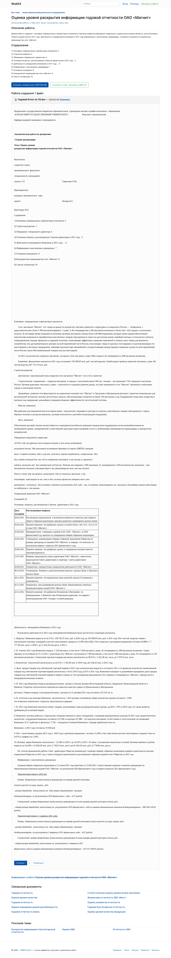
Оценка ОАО (68, 929)
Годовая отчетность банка (25, 911)
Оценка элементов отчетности (104, 902)
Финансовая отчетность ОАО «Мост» (107, 897)
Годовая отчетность (22, 892)
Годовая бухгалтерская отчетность (106, 907)
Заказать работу (150, 3)
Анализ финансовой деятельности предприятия (43, 13)
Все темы (15, 13)
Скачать (65, 99)
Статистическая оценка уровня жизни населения (114, 892)
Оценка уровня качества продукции (107, 911)
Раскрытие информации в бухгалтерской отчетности (33, 930)
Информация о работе (64, 877)
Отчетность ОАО (121, 929)
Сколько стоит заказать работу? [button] (69, 85)
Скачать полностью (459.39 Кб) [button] (30, 85)
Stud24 (28, 950)
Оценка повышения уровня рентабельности (34, 907)
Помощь (134, 3)
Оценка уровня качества (24, 897)
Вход (125, 3)
